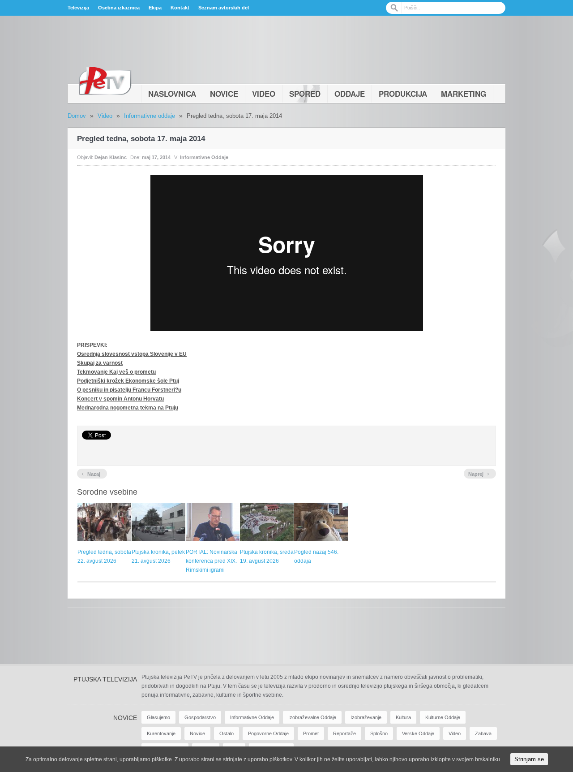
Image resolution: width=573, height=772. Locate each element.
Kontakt (180, 7)
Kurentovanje (161, 733)
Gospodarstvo (200, 717)
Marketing (463, 93)
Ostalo (226, 733)
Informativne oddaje (149, 115)
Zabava (483, 733)
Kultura (403, 717)
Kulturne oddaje (442, 717)
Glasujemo (158, 717)
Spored (305, 93)
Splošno (379, 733)
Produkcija (403, 93)
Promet (311, 733)
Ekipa (155, 7)
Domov (77, 115)
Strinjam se (529, 759)
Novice (224, 93)
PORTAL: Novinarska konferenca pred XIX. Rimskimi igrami (211, 561)
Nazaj (90, 473)
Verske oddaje (418, 733)
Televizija (78, 7)
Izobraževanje (366, 717)
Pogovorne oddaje (268, 733)
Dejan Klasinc (110, 157)
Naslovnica (172, 93)
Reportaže (344, 733)
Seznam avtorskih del (223, 7)
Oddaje (349, 93)
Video (263, 93)
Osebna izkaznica (119, 7)
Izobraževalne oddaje (312, 717)
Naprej (478, 473)
